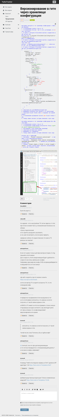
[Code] (43, 389)
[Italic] (24, 389)
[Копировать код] (55, 24)
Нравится (24, 214)
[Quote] (40, 389)
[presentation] (38, 393)
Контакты (18, 415)
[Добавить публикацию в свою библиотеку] (22, 20)
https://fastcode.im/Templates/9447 (40, 365)
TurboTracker (7, 2)
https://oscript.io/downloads (28, 279)
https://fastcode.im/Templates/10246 (38, 380)
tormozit (26, 20)
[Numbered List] (29, 389)
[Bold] (22, 389)
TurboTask (8, 28)
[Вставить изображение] (35, 389)
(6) (21, 345)
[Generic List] (27, 389)
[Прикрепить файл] (37, 389)
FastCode (7, 24)
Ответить (31, 214)
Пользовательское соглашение (30, 415)
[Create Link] (32, 389)
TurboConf (8, 13)
